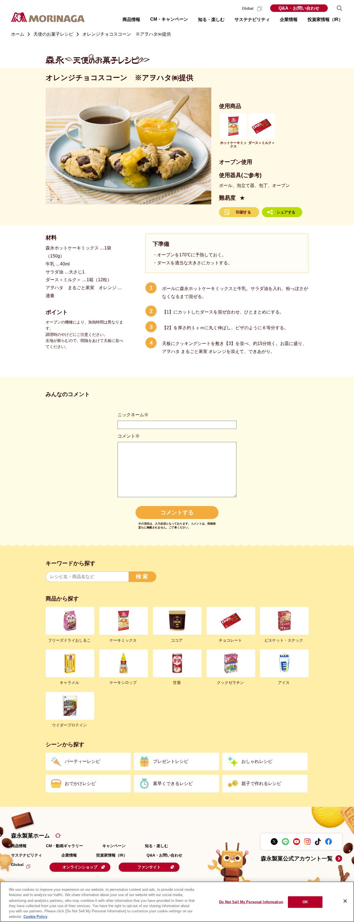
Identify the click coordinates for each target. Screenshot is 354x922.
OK (305, 902)
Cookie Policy (35, 916)
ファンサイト (149, 867)
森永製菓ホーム (30, 836)
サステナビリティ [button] (252, 19)
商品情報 (19, 846)
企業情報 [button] (289, 19)
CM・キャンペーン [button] (169, 19)
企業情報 (69, 855)
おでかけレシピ (80, 783)
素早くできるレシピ (173, 783)
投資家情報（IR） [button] (325, 19)
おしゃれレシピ (256, 761)
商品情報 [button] (131, 19)
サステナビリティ (26, 855)
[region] (177, 901)
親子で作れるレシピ (261, 783)
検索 (142, 576)
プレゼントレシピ (170, 761)
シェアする (286, 212)
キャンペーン (114, 846)
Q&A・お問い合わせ (298, 8)
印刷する (243, 212)
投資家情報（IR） (111, 855)
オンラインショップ (80, 867)
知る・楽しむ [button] (211, 19)
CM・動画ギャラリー (64, 846)
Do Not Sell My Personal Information (251, 902)
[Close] (345, 901)
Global (248, 8)
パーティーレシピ (82, 761)
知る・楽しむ (156, 846)
